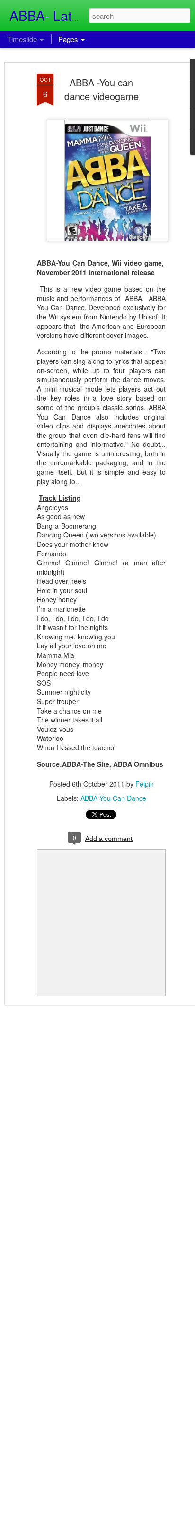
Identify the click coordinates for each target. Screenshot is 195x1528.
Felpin (144, 784)
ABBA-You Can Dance (113, 798)
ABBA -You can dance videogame (101, 89)
